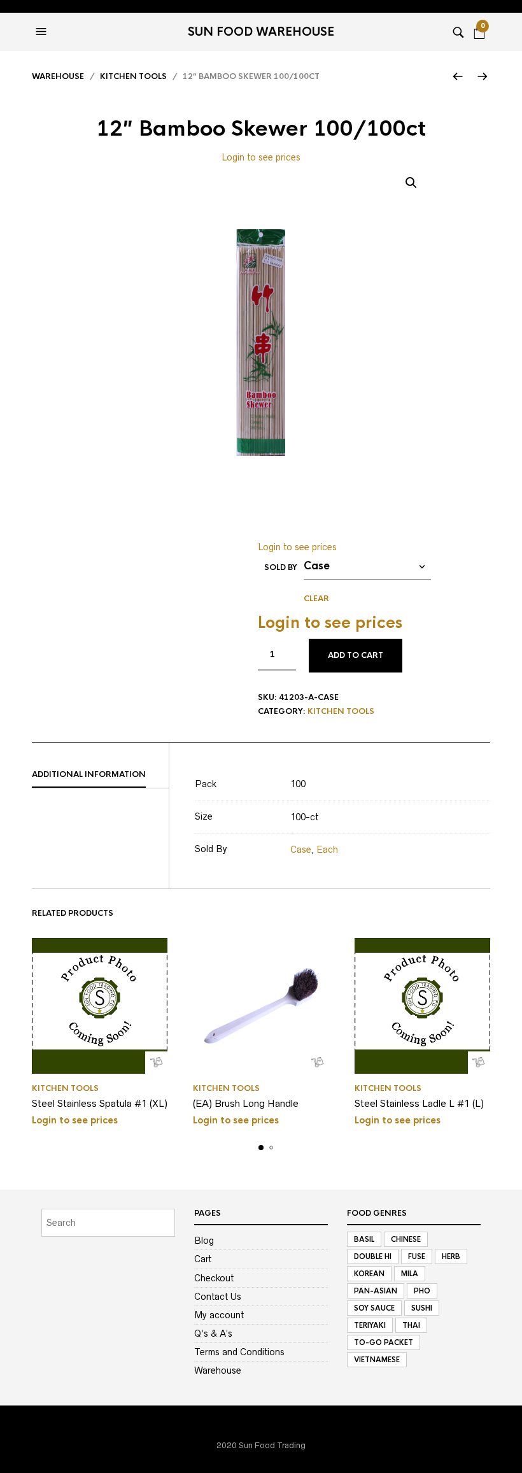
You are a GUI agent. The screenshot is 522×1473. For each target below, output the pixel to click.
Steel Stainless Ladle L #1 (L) (419, 1103)
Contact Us (217, 1297)
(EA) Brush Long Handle (246, 1103)
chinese (406, 1239)
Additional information (89, 774)
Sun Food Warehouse (261, 32)
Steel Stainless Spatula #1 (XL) (99, 1103)
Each (327, 849)
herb (451, 1256)
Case (300, 849)
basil (364, 1239)
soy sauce (374, 1308)
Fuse (416, 1256)
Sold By (280, 567)
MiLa (409, 1273)
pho (422, 1290)
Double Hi (373, 1256)
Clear (316, 599)
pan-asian (375, 1290)
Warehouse (58, 76)
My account (219, 1315)
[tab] (100, 775)
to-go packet (383, 1342)
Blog (204, 1240)
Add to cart (355, 655)
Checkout (214, 1278)
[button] (42, 32)
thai (411, 1325)
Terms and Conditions (239, 1352)
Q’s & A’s (213, 1333)
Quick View (156, 1062)
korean (369, 1273)
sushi (421, 1308)
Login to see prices (261, 157)
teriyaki (370, 1325)
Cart (202, 1259)
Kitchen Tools (133, 76)
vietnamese (377, 1359)
